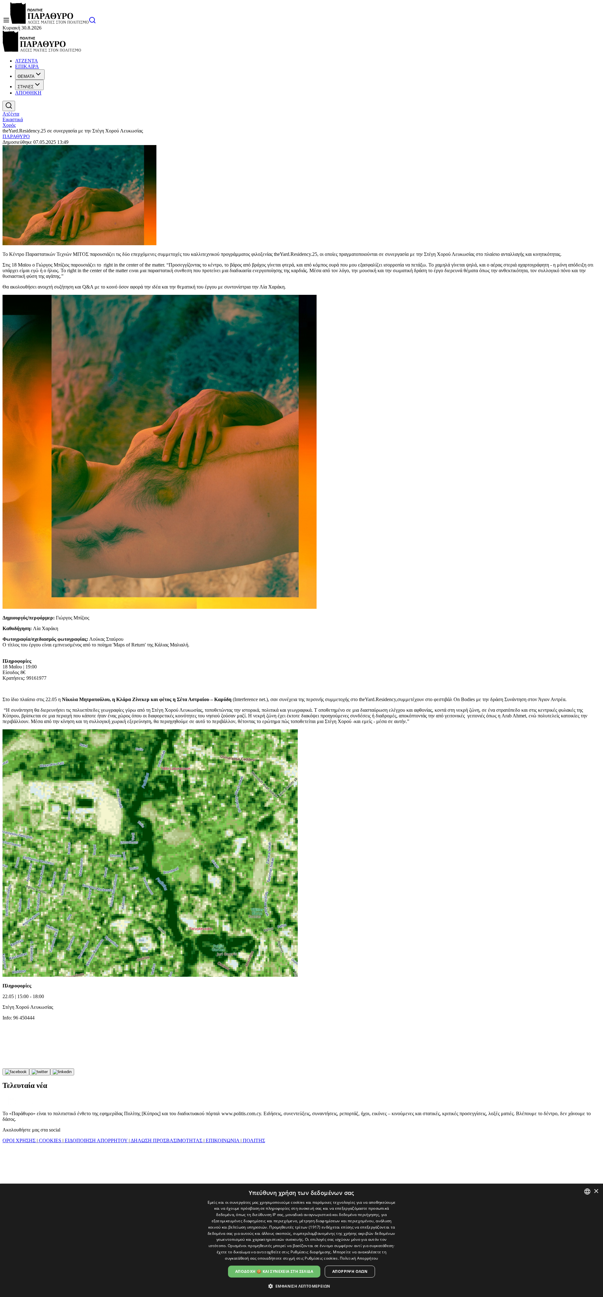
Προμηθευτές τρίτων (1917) (295, 1227)
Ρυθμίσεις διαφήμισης (311, 1252)
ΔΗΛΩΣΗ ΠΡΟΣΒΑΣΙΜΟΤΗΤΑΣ (167, 1140)
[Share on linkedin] (62, 1071)
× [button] (596, 1191)
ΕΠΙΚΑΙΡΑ (27, 66)
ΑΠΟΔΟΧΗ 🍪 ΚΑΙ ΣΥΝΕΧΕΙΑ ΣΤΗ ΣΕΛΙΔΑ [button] (274, 1271)
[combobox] (587, 1191)
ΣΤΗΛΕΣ (26, 86)
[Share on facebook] (16, 1071)
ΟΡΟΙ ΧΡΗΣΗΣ (20, 1140)
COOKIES (50, 1140)
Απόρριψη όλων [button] (349, 1271)
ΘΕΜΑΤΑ (26, 76)
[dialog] (301, 1240)
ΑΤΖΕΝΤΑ (26, 60)
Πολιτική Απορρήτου (359, 1258)
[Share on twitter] (39, 1071)
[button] (301, 1285)
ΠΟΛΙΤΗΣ (253, 1140)
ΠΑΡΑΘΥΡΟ (16, 136)
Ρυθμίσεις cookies (321, 1258)
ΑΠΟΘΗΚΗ (28, 92)
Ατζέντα (11, 113)
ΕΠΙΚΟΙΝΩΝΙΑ (222, 1140)
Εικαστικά (13, 119)
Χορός (9, 125)
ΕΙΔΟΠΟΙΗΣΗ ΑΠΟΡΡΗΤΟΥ (96, 1140)
